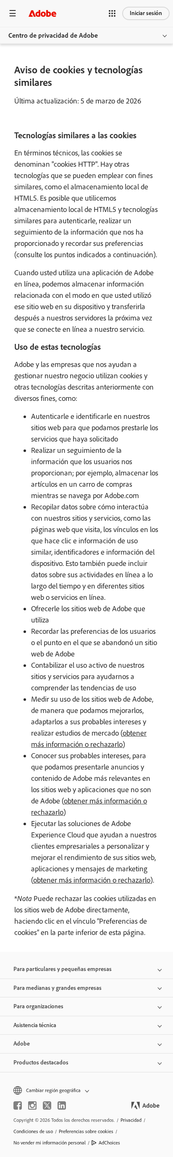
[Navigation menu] (12, 13)
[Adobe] (42, 13)
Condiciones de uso (33, 1131)
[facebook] (17, 1105)
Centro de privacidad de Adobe (53, 35)
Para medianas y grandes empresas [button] (57, 988)
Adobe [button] (21, 1043)
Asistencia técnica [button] (34, 1025)
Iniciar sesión (146, 13)
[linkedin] (62, 1105)
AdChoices (109, 1143)
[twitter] (47, 1105)
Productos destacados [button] (40, 1062)
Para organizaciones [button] (38, 1006)
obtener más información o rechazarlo (91, 880)
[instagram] (32, 1105)
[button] (112, 13)
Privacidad (131, 1120)
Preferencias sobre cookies (86, 1131)
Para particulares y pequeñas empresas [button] (62, 969)
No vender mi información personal (49, 1143)
